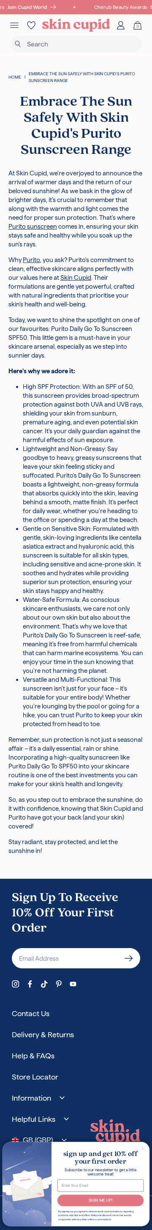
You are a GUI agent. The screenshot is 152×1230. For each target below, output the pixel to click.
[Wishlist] (31, 25)
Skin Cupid (75, 277)
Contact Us (30, 1013)
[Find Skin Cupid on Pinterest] (58, 984)
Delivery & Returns (43, 1034)
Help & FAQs (33, 1056)
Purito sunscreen (32, 226)
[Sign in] (121, 25)
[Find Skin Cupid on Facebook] (30, 984)
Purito (31, 259)
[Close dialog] (143, 1148)
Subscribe (128, 958)
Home (14, 77)
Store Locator (35, 1077)
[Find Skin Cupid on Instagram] (15, 984)
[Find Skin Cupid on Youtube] (73, 984)
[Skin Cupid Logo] (76, 25)
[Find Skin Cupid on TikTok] (44, 984)
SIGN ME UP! (101, 1200)
